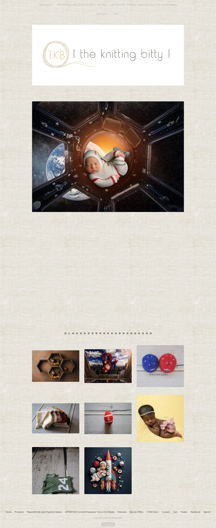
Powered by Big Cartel (108, 524)
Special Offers (136, 512)
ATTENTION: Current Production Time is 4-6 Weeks (144, 5)
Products (45, 5)
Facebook (195, 512)
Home (8, 512)
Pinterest (122, 512)
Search (207, 512)
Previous (38, 215)
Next (178, 215)
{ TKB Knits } (153, 512)
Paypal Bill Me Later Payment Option (82, 5)
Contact (102, 14)
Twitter (184, 512)
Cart (116, 14)
